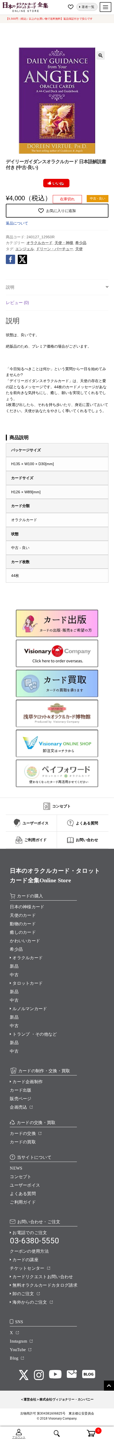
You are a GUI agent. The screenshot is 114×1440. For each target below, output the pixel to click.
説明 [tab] (10, 287)
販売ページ (21, 1098)
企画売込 (18, 1107)
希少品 (80, 243)
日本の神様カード (27, 907)
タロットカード (27, 983)
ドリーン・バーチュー (54, 249)
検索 (57, 1433)
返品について (17, 223)
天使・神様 (64, 243)
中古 (14, 974)
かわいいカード (25, 941)
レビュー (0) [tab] (17, 302)
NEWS (16, 1168)
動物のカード (23, 924)
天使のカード (23, 915)
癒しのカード (23, 932)
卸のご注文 (23, 1293)
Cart (87, 1430)
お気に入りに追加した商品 (71, 7)
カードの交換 (23, 1133)
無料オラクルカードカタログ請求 (44, 1285)
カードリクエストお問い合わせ (42, 1276)
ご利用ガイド (23, 1202)
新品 (14, 966)
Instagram (18, 1341)
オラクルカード (39, 243)
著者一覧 (88, 7)
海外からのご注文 (29, 1302)
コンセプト (21, 1176)
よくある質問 (23, 1193)
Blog (14, 1358)
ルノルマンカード (29, 1008)
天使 (79, 249)
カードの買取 (23, 1142)
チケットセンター (27, 1268)
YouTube (18, 1349)
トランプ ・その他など (34, 1034)
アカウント (18, 1437)
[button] (100, 55)
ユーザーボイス (25, 1185)
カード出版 (21, 1090)
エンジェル (24, 249)
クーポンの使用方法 (29, 1251)
